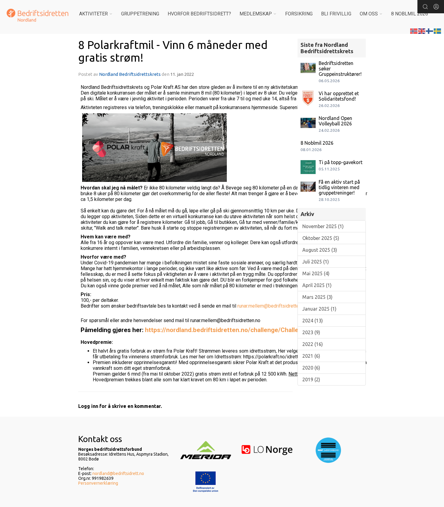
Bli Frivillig (336, 14)
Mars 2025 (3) (317, 297)
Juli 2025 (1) (315, 261)
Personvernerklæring (98, 483)
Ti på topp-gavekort (340, 162)
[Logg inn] (436, 6)
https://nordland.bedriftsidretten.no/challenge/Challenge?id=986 (238, 330)
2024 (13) (312, 320)
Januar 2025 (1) (319, 309)
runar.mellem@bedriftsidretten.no (272, 306)
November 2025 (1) (323, 226)
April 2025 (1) (317, 285)
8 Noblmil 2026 (317, 143)
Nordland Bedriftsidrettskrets (130, 74)
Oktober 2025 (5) (320, 238)
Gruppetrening (140, 14)
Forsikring (299, 14)
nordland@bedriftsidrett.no (118, 473)
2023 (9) (311, 332)
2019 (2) (311, 379)
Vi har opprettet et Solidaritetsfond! (339, 96)
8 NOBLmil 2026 (409, 14)
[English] (422, 30)
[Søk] (425, 6)
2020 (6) (311, 367)
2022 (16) (312, 344)
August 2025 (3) (319, 250)
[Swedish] (438, 30)
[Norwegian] (414, 30)
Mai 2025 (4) (316, 273)
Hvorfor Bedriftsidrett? (199, 14)
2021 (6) (311, 356)
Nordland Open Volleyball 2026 (335, 120)
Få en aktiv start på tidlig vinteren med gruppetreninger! (339, 187)
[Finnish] (430, 30)
